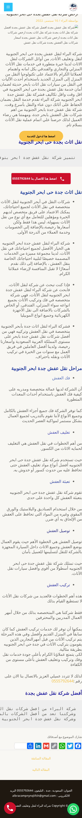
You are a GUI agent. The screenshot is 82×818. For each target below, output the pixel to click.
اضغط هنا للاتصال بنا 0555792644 (35, 178)
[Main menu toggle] (8, 7)
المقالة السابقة (41, 758)
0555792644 (62, 681)
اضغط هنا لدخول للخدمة (41, 136)
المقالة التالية (41, 769)
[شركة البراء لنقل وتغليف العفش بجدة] (73, 7)
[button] (73, 809)
